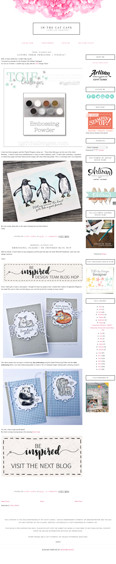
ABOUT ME (66, 43)
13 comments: (51, 236)
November (101, 314)
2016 (99, 358)
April (101, 341)
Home (42, 501)
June (101, 336)
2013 (99, 366)
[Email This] (59, 237)
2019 (100, 312)
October (101, 317)
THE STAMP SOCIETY (86, 43)
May (101, 339)
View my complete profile (100, 62)
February (101, 347)
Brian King (36, 432)
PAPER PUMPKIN (47, 43)
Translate (101, 150)
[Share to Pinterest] (68, 237)
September (101, 320)
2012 (100, 369)
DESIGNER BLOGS (67, 550)
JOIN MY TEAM (27, 43)
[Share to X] (64, 237)
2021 (100, 307)
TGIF (37, 63)
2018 (100, 353)
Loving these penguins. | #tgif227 (42, 55)
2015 (99, 361)
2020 (100, 309)
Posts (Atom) (14, 505)
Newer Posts (5, 501)
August (101, 323)
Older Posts (78, 501)
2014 (99, 364)
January (101, 349)
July (101, 333)
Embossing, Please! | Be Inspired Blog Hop (42, 248)
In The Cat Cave (56, 27)
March (101, 344)
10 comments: (51, 491)
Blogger (104, 254)
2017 (99, 356)
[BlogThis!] (61, 237)
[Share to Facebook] (66, 237)
